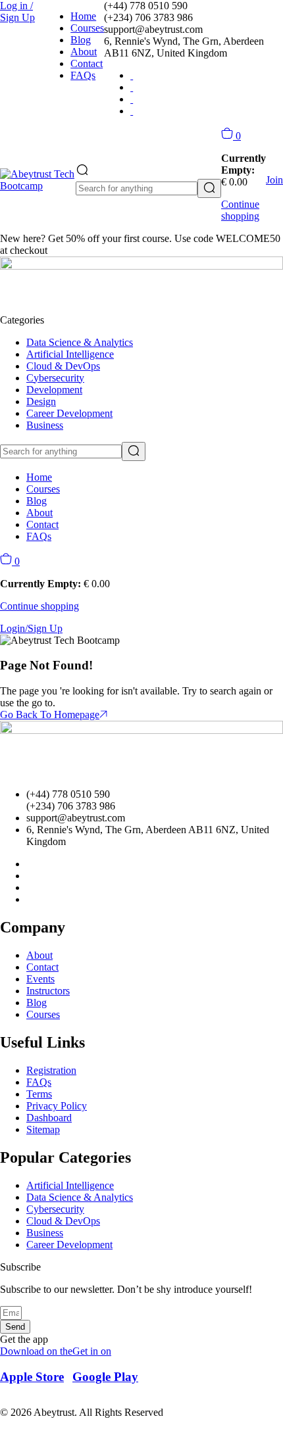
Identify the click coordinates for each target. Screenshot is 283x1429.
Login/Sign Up (31, 628)
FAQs (82, 75)
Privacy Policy (56, 1105)
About (83, 51)
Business (44, 425)
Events (40, 978)
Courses (87, 28)
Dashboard (49, 1117)
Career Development (69, 413)
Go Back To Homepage (49, 714)
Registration (51, 1070)
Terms (39, 1094)
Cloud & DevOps (63, 366)
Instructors (48, 990)
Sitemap (43, 1129)
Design (41, 401)
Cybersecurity (55, 377)
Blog (80, 39)
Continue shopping (240, 210)
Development (54, 389)
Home (83, 16)
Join (274, 179)
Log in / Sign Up (17, 11)
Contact (86, 63)
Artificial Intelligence (70, 354)
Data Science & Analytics (79, 342)
